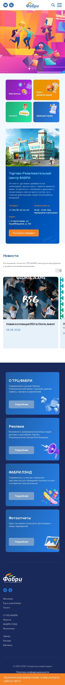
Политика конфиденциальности (32, 672)
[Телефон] (10, 590)
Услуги (13, 115)
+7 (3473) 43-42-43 (19, 210)
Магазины (15, 93)
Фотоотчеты (9, 628)
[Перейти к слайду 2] (32, 68)
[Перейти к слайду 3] (35, 68)
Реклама (7, 641)
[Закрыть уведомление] (62, 675)
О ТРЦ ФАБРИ (10, 615)
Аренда (6, 636)
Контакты (7, 645)
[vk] (5, 590)
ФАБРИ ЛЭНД (10, 624)
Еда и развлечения (44, 93)
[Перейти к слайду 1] (29, 68)
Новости (7, 620)
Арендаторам (44, 115)
